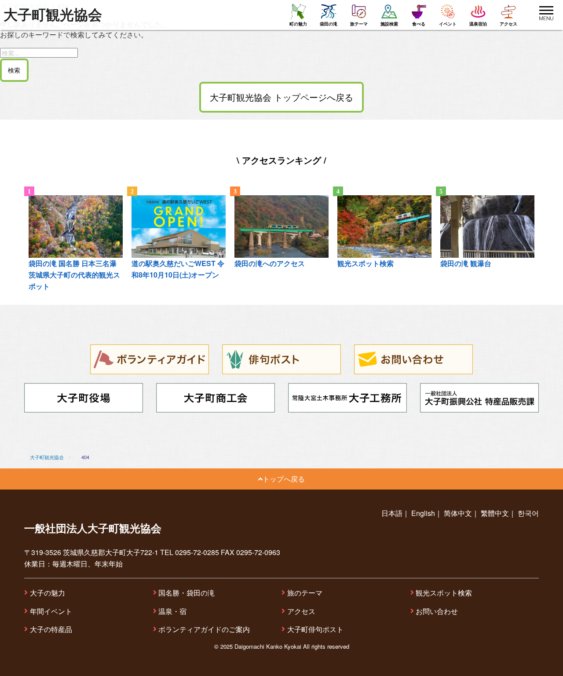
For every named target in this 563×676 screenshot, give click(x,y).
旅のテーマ (304, 593)
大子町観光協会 (53, 15)
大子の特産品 (51, 629)
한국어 (528, 513)
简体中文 (458, 513)
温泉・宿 (172, 611)
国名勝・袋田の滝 (186, 593)
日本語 (391, 513)
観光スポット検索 (444, 593)
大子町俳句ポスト (315, 629)
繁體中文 (495, 513)
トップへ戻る (284, 479)
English (423, 513)
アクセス (301, 611)
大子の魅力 (47, 593)
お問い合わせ (437, 611)
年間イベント (51, 611)
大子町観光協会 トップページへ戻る (281, 97)
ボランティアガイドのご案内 (204, 629)
